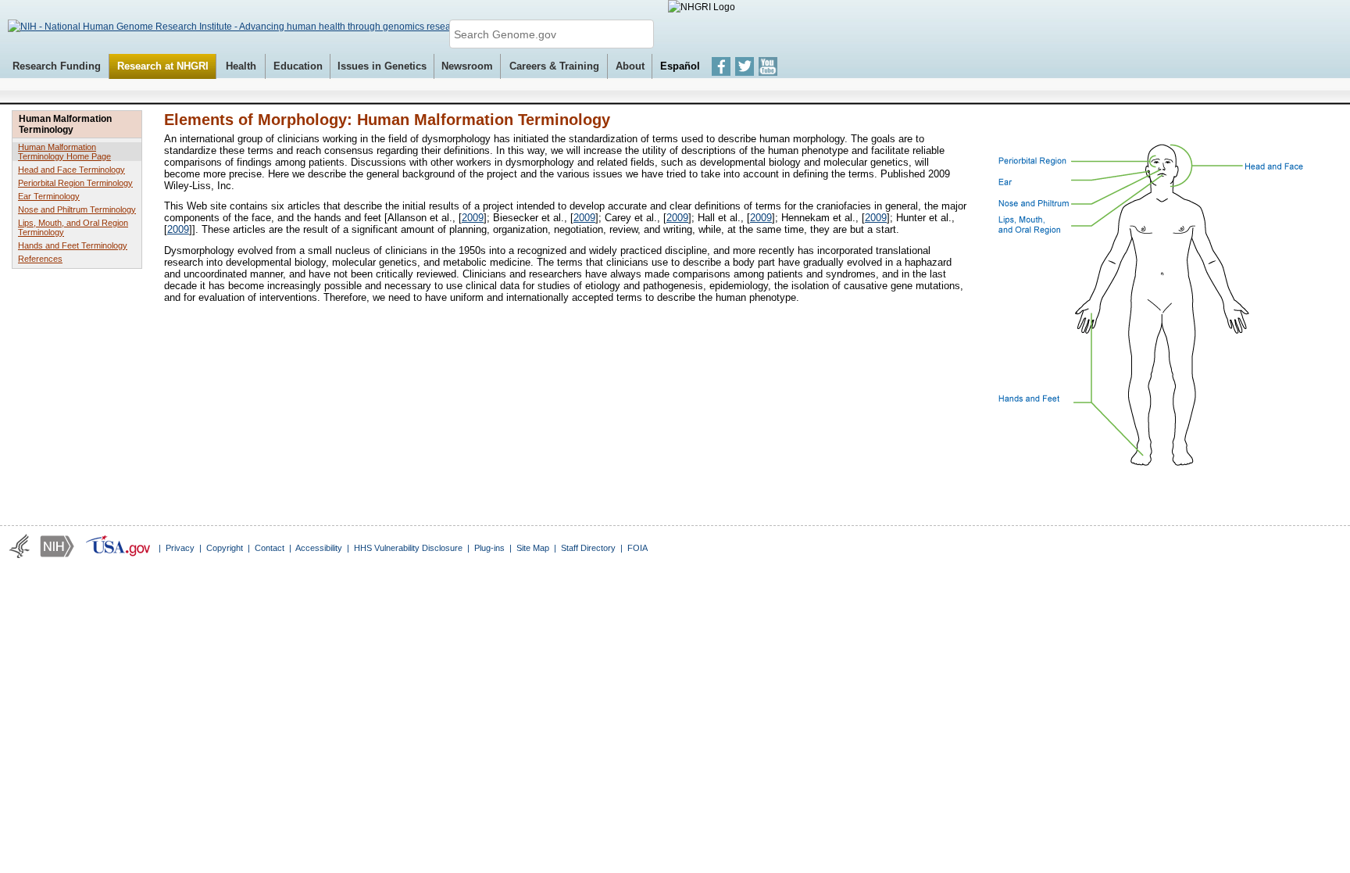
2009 (473, 218)
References (40, 258)
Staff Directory (588, 548)
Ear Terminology (49, 196)
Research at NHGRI (163, 66)
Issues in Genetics (382, 66)
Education (298, 66)
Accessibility (318, 548)
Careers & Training (554, 66)
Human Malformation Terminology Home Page (64, 151)
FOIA (637, 548)
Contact (269, 548)
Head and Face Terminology (71, 169)
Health (241, 66)
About (630, 66)
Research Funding (56, 66)
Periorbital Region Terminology (75, 183)
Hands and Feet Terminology (72, 245)
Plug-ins (489, 548)
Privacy (180, 548)
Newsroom (467, 66)
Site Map (532, 548)
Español (680, 66)
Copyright (224, 548)
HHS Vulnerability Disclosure (408, 548)
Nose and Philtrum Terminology (77, 209)
